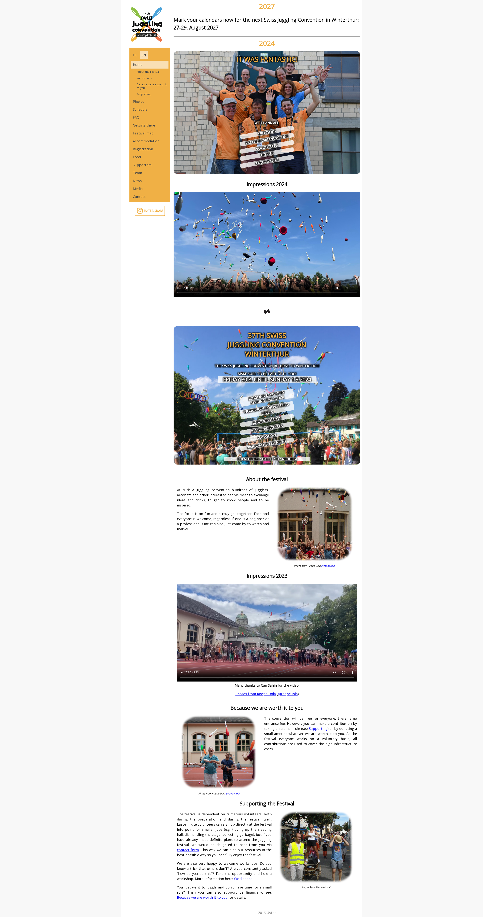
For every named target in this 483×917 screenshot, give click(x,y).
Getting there (144, 125)
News (137, 180)
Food (137, 157)
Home (137, 64)
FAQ (136, 117)
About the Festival (148, 71)
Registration (143, 149)
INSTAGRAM (153, 210)
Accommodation (146, 141)
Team (137, 173)
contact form (188, 850)
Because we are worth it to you (152, 86)
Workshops (243, 878)
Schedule (140, 109)
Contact (139, 196)
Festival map (143, 133)
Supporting (144, 94)
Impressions (144, 78)
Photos (138, 101)
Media (138, 188)
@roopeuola (328, 565)
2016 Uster (267, 912)
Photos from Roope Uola (255, 694)
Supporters (142, 165)
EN (144, 55)
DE (135, 55)
